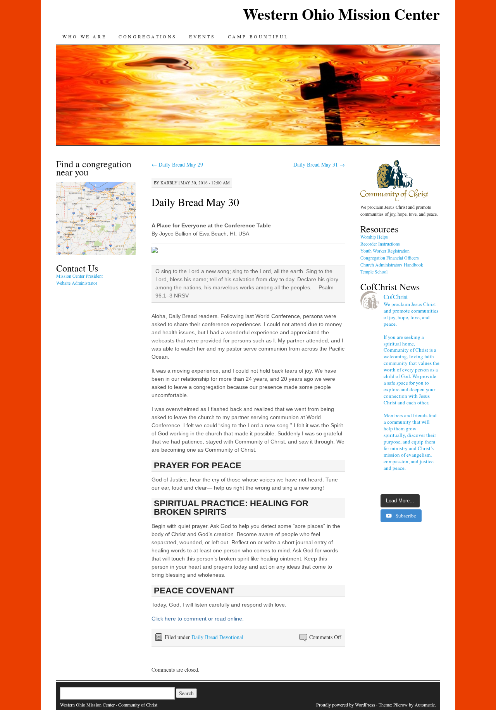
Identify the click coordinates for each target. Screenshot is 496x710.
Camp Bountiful (258, 36)
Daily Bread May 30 (195, 201)
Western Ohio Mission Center (341, 13)
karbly (168, 183)
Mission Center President (79, 276)
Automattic (425, 704)
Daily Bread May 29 (177, 164)
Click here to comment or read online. (198, 618)
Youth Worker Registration (385, 251)
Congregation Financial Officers (389, 257)
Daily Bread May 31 (319, 164)
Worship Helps (374, 237)
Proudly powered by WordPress (345, 704)
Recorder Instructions (380, 244)
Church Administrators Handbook (391, 264)
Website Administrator (76, 283)
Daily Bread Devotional (217, 637)
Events (202, 36)
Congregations (148, 36)
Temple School (374, 271)
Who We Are (84, 36)
